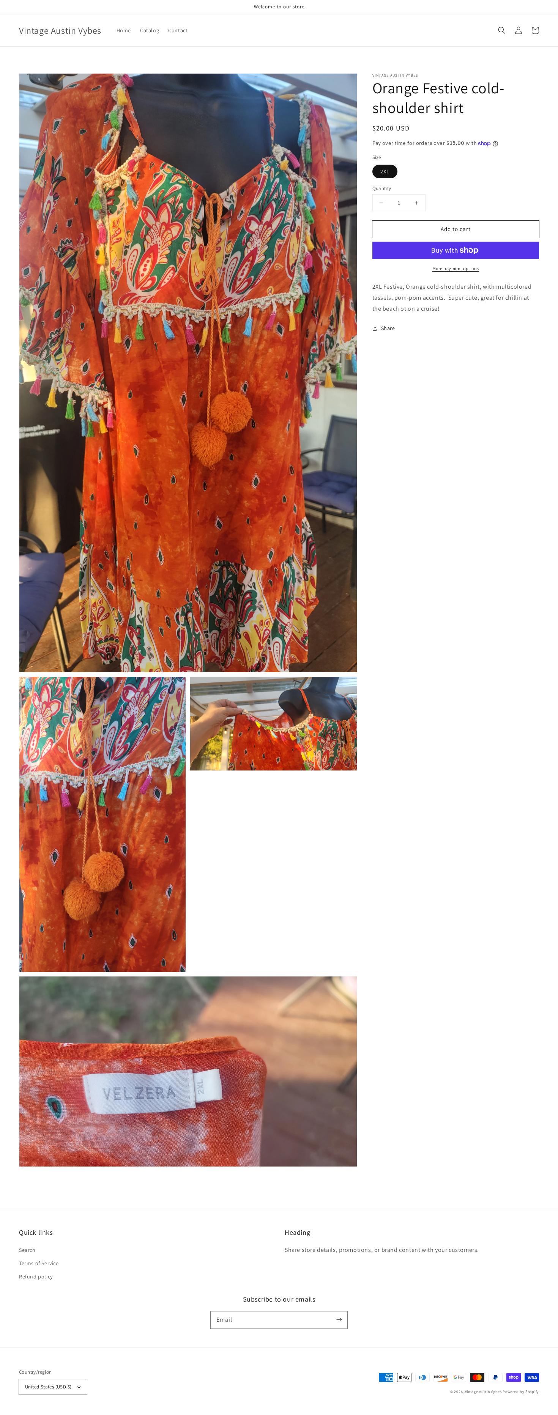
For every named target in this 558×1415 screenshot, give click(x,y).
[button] (501, 30)
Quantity (381, 188)
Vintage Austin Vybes (483, 1391)
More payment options (455, 268)
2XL (384, 171)
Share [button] (388, 328)
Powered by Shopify (521, 1391)
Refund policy (36, 1276)
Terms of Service (39, 1263)
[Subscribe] (339, 1319)
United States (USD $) (48, 1387)
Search (27, 1250)
